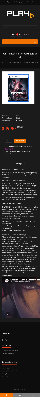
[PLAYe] (20, 20)
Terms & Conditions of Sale (9, 377)
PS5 (9, 62)
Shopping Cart (20, 2)
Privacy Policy (5, 374)
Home (4, 62)
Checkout (30, 2)
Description (20, 163)
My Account (11, 2)
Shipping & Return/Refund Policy (11, 371)
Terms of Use (5, 368)
